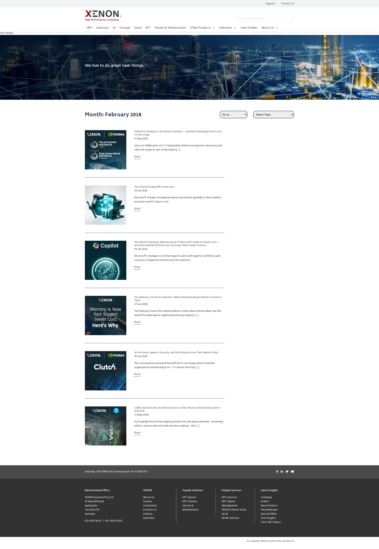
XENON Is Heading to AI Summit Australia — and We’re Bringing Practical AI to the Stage (178, 133)
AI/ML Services (230, 518)
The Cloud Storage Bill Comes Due (154, 187)
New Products (269, 505)
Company (266, 497)
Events (265, 501)
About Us (267, 27)
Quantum (102, 27)
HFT (148, 27)
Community (150, 505)
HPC (89, 27)
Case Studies (248, 27)
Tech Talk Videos (271, 522)
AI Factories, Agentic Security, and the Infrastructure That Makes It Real (176, 352)
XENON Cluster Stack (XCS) (234, 512)
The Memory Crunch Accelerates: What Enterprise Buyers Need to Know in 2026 (178, 299)
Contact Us (287, 3)
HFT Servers (189, 497)
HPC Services (229, 497)
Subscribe (148, 518)
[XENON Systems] (103, 15)
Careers (147, 501)
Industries (225, 27)
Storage (124, 27)
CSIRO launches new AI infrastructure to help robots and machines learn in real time (177, 409)
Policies (147, 514)
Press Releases (269, 510)
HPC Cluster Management (230, 503)
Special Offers (269, 514)
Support (270, 3)
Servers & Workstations (170, 27)
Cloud (138, 27)
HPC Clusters (189, 501)
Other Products (200, 27)
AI (114, 27)
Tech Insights (268, 518)
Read (137, 157)
